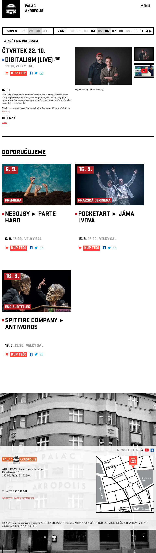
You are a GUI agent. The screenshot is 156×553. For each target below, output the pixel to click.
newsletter (128, 450)
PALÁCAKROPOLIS (34, 9)
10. (135, 31)
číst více (6, 111)
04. (93, 31)
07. (114, 31)
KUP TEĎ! (18, 73)
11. (142, 31)
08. (121, 31)
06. (107, 31)
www (4, 122)
